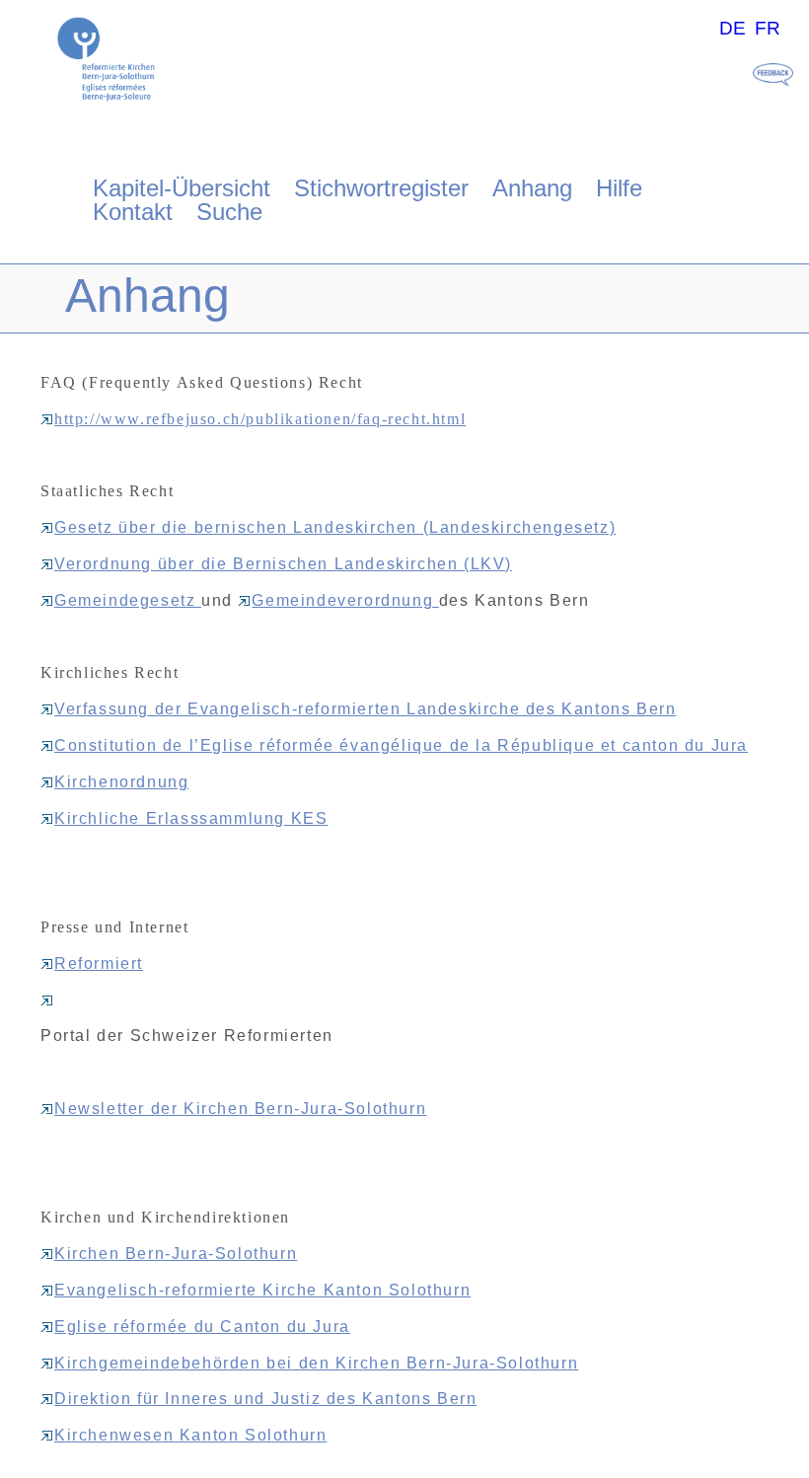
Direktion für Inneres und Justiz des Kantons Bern (265, 1398)
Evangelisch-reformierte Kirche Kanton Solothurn (262, 1290)
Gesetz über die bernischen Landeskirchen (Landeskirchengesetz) (335, 527)
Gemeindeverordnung (345, 600)
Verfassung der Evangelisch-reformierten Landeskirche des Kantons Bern (365, 709)
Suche (229, 211)
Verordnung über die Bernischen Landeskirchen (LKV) (283, 563)
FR (767, 28)
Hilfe (619, 188)
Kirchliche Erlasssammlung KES (191, 818)
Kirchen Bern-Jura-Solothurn (175, 1253)
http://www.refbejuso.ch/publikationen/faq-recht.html (260, 418)
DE (732, 28)
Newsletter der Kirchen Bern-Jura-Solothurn (240, 1108)
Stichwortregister (381, 188)
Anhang (532, 188)
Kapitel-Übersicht (181, 188)
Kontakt (133, 211)
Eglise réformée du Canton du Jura (202, 1326)
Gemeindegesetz (127, 600)
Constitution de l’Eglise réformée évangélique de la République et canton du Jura (401, 745)
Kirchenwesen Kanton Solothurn (190, 1435)
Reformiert (98, 963)
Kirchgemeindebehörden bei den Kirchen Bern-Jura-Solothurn (316, 1363)
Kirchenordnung (121, 782)
